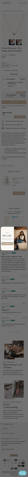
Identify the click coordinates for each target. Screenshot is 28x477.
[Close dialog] (26, 227)
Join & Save (7, 243)
